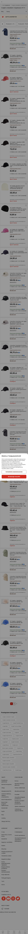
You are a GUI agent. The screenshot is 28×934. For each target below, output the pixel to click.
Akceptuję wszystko (14, 476)
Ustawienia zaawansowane (14, 472)
